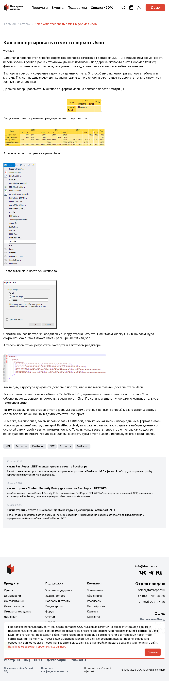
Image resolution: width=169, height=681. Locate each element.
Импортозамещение (17, 611)
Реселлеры (94, 601)
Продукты (39, 8)
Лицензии (10, 616)
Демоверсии (12, 595)
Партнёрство (96, 606)
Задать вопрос (55, 595)
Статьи (25, 24)
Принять (153, 652)
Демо (155, 8)
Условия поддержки (58, 590)
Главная (10, 24)
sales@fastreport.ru (151, 590)
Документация (14, 601)
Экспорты (21, 446)
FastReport (38, 446)
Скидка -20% (102, 8)
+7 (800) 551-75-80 (151, 596)
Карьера (92, 611)
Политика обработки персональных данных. (37, 646)
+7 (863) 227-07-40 (151, 602)
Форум (49, 611)
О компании (95, 590)
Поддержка (77, 8)
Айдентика (94, 595)
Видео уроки (54, 606)
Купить (58, 8)
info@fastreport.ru (148, 566)
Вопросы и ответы (57, 601)
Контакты (93, 616)
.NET (7, 446)
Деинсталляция (14, 606)
